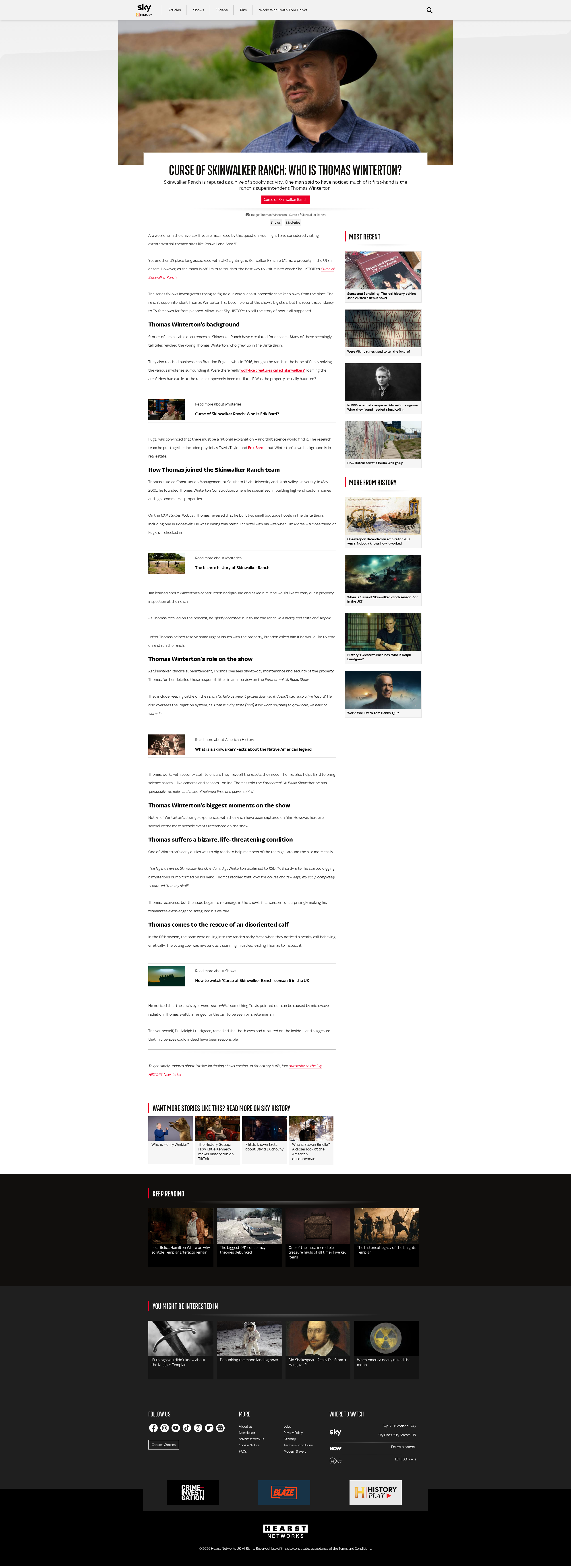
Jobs (287, 1427)
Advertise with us (251, 1439)
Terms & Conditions (298, 1445)
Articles (174, 10)
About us (245, 1427)
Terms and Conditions (355, 1549)
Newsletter (247, 1433)
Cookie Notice (249, 1445)
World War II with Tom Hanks (283, 10)
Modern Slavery (295, 1452)
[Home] (144, 10)
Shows (198, 10)
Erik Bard (255, 447)
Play (243, 10)
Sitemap (290, 1439)
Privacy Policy (293, 1433)
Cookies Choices (164, 1445)
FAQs (243, 1452)
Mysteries (293, 222)
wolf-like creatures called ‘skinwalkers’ (272, 370)
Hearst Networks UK (226, 1549)
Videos (222, 10)
